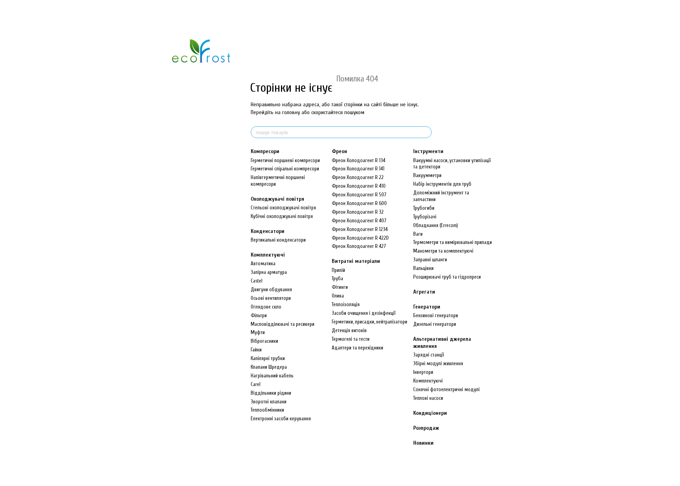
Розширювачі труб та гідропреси (447, 277)
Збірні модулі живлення (438, 363)
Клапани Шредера (269, 367)
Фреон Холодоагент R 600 (359, 203)
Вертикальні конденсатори (278, 240)
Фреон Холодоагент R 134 (358, 160)
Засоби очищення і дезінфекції (363, 313)
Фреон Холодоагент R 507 (359, 195)
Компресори (265, 151)
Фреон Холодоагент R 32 (358, 212)
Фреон (339, 151)
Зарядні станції (428, 355)
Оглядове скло (266, 307)
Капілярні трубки (268, 358)
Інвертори (423, 372)
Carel (256, 384)
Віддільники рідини (271, 393)
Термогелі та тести (351, 339)
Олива (338, 296)
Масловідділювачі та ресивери (282, 324)
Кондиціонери (430, 413)
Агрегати (424, 291)
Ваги (418, 234)
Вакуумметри (427, 175)
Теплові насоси (428, 398)
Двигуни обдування (271, 289)
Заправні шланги (430, 259)
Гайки (256, 350)
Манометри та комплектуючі (443, 251)
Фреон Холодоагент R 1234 (360, 229)
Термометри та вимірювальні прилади (452, 242)
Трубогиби (423, 208)
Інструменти (428, 151)
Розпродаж (426, 428)
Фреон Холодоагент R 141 (358, 169)
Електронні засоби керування (281, 418)
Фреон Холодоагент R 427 (359, 246)
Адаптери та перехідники (357, 348)
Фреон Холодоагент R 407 (359, 221)
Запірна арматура (269, 272)
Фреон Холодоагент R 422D (360, 238)
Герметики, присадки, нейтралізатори (369, 322)
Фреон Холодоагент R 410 (359, 186)
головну (291, 112)
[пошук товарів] (425, 132)
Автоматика (263, 263)
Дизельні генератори (434, 324)
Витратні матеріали (356, 261)
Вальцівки (423, 268)
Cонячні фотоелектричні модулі (446, 389)
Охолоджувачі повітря (277, 199)
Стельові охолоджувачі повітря (283, 208)
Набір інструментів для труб (442, 184)
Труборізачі (424, 217)
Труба (337, 278)
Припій (338, 270)
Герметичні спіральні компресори (285, 169)
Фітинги (340, 287)
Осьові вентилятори (271, 298)
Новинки (423, 443)
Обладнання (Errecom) (435, 225)
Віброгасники (264, 341)
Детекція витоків (349, 330)
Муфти (258, 332)
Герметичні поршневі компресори (285, 160)
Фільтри (259, 315)
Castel (256, 281)
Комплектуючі (268, 254)
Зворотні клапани (268, 402)
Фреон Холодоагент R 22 (358, 177)
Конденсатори (268, 231)
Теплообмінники (267, 410)
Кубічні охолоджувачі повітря (282, 216)
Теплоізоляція (346, 304)
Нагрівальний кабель (272, 376)
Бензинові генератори (435, 315)
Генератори (426, 306)
